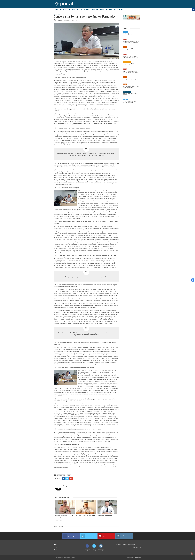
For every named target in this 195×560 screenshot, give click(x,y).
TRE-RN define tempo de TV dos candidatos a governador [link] (129, 102)
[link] (63, 3)
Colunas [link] (63, 9)
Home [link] (56, 9)
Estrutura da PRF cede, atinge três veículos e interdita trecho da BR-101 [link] (130, 57)
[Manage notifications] (192, 553)
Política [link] (72, 9)
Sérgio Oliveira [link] (127, 91)
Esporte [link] (87, 9)
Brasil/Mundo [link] (118, 9)
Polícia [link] (79, 9)
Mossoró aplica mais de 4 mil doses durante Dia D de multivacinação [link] (130, 79)
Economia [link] (95, 9)
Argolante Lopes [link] (137, 557)
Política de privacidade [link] (59, 546)
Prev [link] (57, 520)
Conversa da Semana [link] (61, 475)
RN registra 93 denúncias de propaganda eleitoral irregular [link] (129, 34)
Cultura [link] (109, 9)
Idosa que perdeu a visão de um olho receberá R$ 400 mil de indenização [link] (130, 49)
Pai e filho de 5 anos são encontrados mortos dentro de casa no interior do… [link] (131, 42)
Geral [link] (102, 9)
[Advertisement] (132, 128)
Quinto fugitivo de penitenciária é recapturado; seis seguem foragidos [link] (130, 72)
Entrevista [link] (68, 475)
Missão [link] (55, 544)
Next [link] (61, 520)
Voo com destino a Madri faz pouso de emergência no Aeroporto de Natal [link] (131, 64)
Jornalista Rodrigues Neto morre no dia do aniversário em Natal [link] (131, 87)
